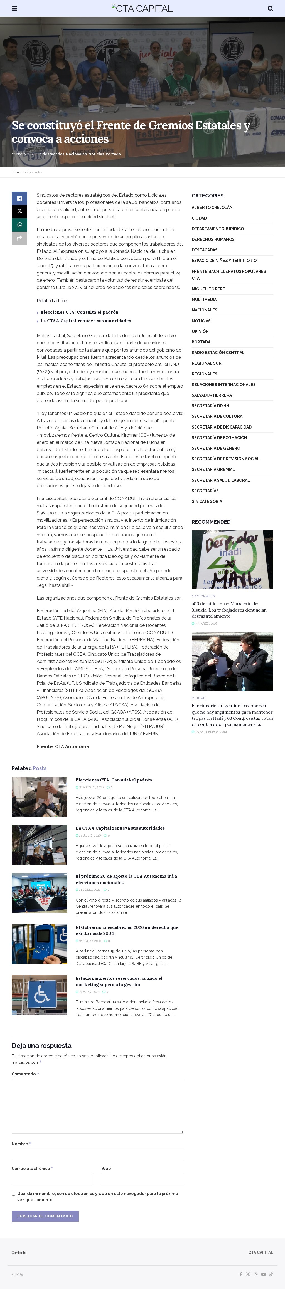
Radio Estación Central (218, 352)
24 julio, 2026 (89, 835)
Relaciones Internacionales (224, 384)
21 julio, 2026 (89, 890)
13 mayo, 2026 (88, 992)
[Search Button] (270, 8)
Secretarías (205, 491)
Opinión (200, 331)
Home (16, 172)
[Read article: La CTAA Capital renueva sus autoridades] (39, 845)
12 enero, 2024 (24, 154)
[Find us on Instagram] (256, 1274)
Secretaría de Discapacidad (222, 427)
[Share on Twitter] (19, 211)
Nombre (22, 1143)
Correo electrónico (32, 1168)
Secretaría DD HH (210, 406)
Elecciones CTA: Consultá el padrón (80, 312)
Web (106, 1168)
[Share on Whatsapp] (19, 225)
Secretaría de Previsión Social (226, 459)
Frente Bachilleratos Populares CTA (229, 275)
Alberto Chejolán (212, 207)
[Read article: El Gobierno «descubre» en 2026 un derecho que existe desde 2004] (39, 944)
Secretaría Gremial (213, 469)
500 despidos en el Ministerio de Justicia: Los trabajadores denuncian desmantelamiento (229, 610)
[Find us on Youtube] (263, 1274)
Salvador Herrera (212, 395)
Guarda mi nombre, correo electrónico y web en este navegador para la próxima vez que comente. (97, 1196)
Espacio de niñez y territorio (224, 260)
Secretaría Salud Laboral (221, 480)
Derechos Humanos (213, 239)
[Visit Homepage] (142, 8)
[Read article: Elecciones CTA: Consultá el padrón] (39, 797)
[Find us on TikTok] (271, 1274)
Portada (113, 154)
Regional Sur (207, 363)
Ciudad (199, 218)
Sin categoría (207, 501)
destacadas (53, 154)
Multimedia (204, 299)
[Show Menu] (14, 8)
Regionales (204, 374)
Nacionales (76, 154)
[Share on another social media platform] (19, 238)
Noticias (96, 154)
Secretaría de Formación (219, 438)
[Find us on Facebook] (241, 1274)
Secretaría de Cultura (217, 416)
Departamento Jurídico (218, 229)
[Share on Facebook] (19, 198)
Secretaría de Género (216, 448)
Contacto (19, 1253)
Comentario (25, 1074)
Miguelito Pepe (208, 289)
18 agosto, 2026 (91, 787)
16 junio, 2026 (89, 941)
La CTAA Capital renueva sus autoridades (86, 320)
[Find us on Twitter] (248, 1274)
